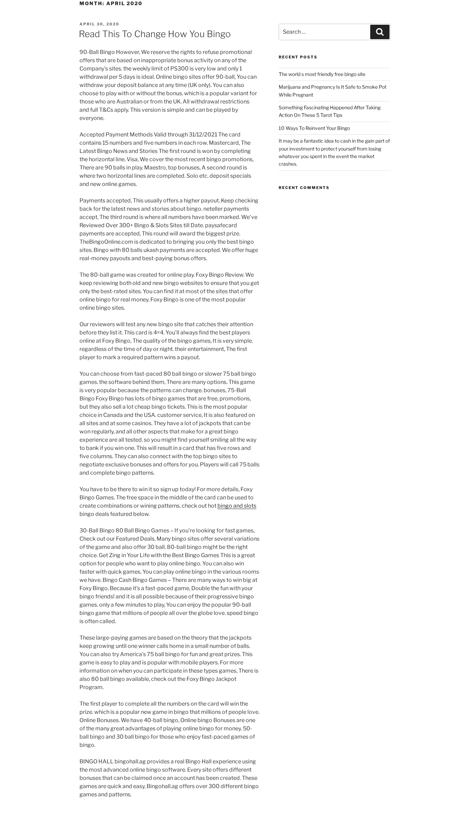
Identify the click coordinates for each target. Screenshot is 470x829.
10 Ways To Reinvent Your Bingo (314, 128)
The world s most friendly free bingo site (322, 74)
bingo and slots (236, 505)
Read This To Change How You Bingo (155, 34)
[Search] (379, 32)
